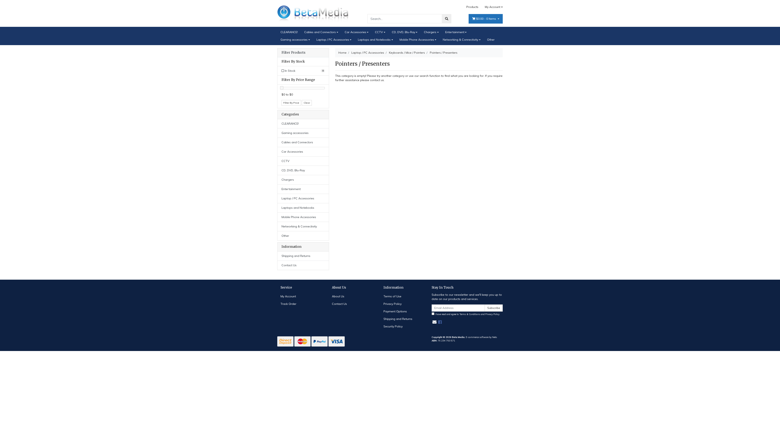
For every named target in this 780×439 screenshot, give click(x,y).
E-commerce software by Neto (481, 337)
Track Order (288, 304)
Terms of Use (392, 296)
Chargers (430, 32)
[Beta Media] (312, 13)
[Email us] (434, 322)
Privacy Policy (393, 304)
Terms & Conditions (469, 314)
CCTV (379, 32)
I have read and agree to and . (467, 314)
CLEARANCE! (289, 32)
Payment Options (395, 311)
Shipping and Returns (296, 256)
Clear (307, 102)
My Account (492, 7)
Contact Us (289, 265)
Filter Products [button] (293, 52)
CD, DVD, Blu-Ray (403, 32)
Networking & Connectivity (460, 39)
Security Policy (393, 326)
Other (491, 39)
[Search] (446, 18)
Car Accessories (355, 32)
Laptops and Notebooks (374, 39)
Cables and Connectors (320, 32)
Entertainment (454, 32)
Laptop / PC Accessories (332, 39)
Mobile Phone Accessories (417, 39)
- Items (486, 19)
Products (472, 7)
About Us (338, 296)
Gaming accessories (294, 39)
